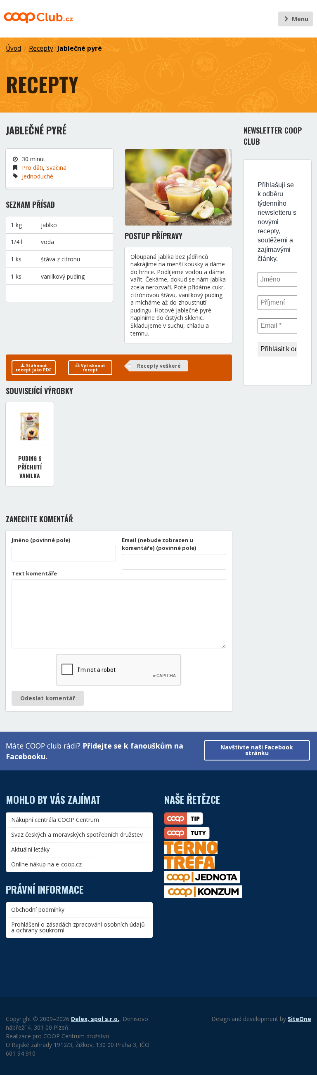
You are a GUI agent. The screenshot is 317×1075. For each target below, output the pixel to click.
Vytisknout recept (92, 368)
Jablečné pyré (79, 48)
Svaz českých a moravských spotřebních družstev (77, 834)
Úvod (13, 48)
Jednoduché (37, 176)
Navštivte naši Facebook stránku (256, 750)
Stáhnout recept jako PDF (34, 368)
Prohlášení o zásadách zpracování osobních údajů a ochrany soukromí (78, 927)
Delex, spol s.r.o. (95, 1019)
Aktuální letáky (30, 849)
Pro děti (32, 167)
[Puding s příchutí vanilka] (30, 427)
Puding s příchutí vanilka (30, 467)
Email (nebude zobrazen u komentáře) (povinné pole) (159, 544)
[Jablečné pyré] (178, 187)
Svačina (56, 167)
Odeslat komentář (47, 698)
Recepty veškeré (159, 365)
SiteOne (299, 1019)
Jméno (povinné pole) (41, 540)
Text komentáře (34, 573)
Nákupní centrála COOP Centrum (55, 820)
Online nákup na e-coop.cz (46, 864)
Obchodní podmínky (37, 909)
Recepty (41, 48)
